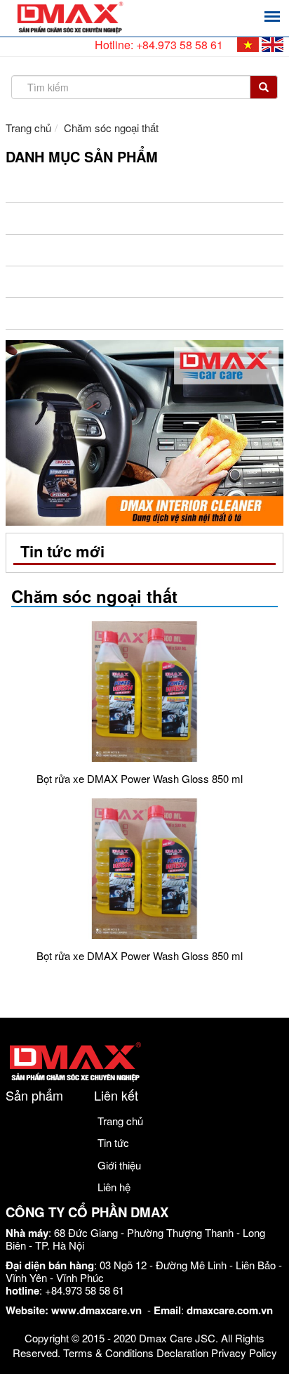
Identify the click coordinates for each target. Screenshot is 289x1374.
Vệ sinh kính (48, 250)
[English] (272, 44)
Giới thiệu (119, 1165)
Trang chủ (28, 127)
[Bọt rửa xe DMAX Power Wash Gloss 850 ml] (144, 691)
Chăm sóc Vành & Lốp (72, 187)
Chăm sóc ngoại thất (73, 313)
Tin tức (113, 1142)
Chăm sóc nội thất (66, 282)
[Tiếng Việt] (248, 44)
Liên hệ (114, 1186)
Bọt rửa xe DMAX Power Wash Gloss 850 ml (139, 778)
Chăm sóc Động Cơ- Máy (80, 219)
